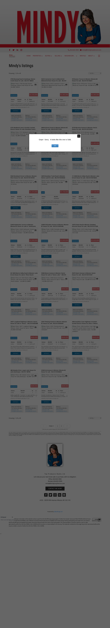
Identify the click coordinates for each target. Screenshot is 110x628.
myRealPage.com (58, 511)
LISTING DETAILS (16, 110)
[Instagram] (21, 50)
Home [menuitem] (28, 56)
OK (55, 145)
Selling (57, 56)
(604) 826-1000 (15, 118)
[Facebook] (10, 50)
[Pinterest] (64, 495)
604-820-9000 (28, 118)
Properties (37, 56)
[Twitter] (13, 50)
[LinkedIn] (17, 50)
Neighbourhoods (70, 56)
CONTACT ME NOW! (55, 489)
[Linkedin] (59, 495)
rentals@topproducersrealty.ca (33, 120)
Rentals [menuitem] (83, 56)
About (90, 56)
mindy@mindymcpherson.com (18, 120)
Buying (47, 56)
